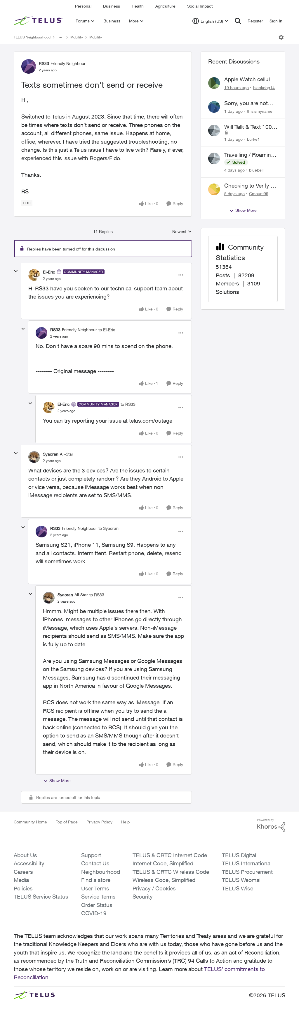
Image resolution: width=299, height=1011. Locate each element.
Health (138, 5)
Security (143, 896)
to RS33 (128, 404)
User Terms (95, 888)
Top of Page (67, 821)
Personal (83, 5)
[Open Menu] (281, 37)
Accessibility (29, 863)
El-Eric (49, 271)
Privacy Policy (99, 821)
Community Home (30, 821)
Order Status (96, 905)
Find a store (95, 880)
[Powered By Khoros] (271, 825)
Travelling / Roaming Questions (249, 154)
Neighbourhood (100, 872)
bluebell (256, 169)
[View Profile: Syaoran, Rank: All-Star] (34, 457)
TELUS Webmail (242, 880)
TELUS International (247, 863)
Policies (23, 888)
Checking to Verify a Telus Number (249, 185)
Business (111, 5)
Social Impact (200, 5)
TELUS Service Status (41, 896)
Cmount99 (258, 193)
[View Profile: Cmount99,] (214, 189)
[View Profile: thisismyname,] (214, 107)
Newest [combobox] (182, 231)
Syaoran (50, 453)
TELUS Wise (237, 888)
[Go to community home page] (39, 21)
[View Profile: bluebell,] (214, 158)
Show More (60, 780)
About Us (25, 855)
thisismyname (259, 111)
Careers (23, 872)
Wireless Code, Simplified (164, 880)
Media (21, 880)
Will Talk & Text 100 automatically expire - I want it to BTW (250, 126)
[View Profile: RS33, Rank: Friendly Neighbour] (28, 66)
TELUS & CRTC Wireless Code (171, 872)
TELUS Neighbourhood (32, 37)
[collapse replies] (15, 271)
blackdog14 (264, 87)
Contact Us (95, 863)
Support (91, 855)
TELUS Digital (239, 855)
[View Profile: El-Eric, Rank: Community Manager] (34, 275)
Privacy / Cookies (154, 888)
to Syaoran (108, 528)
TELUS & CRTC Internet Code (170, 855)
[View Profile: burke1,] (214, 130)
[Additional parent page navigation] (60, 37)
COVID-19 (94, 913)
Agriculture (165, 5)
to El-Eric (106, 329)
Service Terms (98, 896)
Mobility (76, 37)
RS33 (44, 63)
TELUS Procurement (247, 872)
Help (125, 821)
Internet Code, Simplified (163, 863)
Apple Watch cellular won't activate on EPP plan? (249, 79)
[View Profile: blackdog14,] (214, 83)
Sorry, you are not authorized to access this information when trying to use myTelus (251, 103)
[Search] (237, 20)
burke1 (253, 139)
